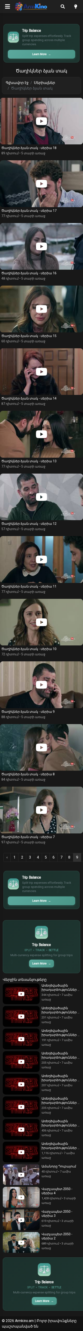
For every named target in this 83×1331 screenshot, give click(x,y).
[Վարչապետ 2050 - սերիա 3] (21, 1219)
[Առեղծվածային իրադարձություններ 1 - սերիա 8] (21, 993)
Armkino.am (24, 1321)
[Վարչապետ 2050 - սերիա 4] (21, 1197)
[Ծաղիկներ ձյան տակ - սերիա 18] (41, 121)
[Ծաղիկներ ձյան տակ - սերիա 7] (41, 810)
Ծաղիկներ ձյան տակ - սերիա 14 (28, 398)
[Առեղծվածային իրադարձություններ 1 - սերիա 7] (21, 1016)
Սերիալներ (44, 83)
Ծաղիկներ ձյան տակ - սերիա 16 (28, 273)
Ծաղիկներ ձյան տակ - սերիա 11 (28, 586)
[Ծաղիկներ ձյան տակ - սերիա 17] (41, 183)
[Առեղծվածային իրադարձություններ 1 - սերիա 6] (21, 1039)
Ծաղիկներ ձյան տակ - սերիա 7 (28, 837)
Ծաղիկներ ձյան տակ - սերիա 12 (28, 523)
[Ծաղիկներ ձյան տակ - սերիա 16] (41, 246)
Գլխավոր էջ (17, 83)
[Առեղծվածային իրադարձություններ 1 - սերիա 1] (21, 1152)
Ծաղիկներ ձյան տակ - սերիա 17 (28, 210)
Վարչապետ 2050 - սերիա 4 (57, 1191)
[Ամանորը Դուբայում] (21, 1174)
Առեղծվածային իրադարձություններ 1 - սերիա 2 (60, 1123)
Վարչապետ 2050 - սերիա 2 (57, 1236)
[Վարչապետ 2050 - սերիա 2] (21, 1242)
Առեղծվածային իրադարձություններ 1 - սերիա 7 (60, 1010)
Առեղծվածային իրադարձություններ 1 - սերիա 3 (60, 1101)
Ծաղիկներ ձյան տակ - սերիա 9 (28, 711)
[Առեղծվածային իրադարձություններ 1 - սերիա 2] (21, 1129)
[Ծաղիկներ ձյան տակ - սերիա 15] (41, 309)
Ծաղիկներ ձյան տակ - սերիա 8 (28, 774)
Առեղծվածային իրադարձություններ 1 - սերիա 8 (60, 988)
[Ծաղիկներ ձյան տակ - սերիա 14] (41, 371)
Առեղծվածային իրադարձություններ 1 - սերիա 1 (60, 1146)
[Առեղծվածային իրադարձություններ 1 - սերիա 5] (21, 1061)
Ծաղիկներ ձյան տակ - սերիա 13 (28, 461)
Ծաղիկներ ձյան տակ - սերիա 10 (28, 649)
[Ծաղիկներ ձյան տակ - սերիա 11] (41, 559)
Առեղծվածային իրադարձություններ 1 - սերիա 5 (60, 1055)
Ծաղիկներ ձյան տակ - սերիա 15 (28, 336)
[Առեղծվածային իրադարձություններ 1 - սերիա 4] (21, 1084)
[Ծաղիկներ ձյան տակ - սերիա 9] (41, 684)
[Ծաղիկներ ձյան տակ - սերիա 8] (41, 747)
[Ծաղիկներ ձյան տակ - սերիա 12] (41, 497)
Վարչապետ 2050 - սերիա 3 (57, 1214)
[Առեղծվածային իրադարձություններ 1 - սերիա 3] (21, 1106)
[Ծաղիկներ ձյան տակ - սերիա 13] (41, 434)
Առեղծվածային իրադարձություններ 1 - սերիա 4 (60, 1078)
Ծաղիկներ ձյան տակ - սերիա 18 (28, 148)
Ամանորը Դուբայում (59, 1166)
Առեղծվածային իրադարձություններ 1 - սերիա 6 (60, 1033)
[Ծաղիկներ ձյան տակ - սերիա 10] (41, 622)
